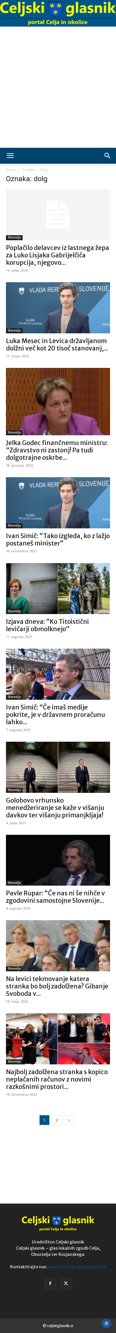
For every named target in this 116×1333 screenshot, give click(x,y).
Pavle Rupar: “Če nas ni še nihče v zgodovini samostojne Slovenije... (55, 897)
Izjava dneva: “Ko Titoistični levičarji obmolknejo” (47, 625)
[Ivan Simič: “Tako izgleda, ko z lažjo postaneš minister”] (58, 502)
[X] (66, 1284)
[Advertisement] (58, 87)
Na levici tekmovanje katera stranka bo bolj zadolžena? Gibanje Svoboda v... (57, 986)
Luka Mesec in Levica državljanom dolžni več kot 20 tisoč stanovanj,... (57, 344)
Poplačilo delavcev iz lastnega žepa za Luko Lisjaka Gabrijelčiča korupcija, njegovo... (57, 255)
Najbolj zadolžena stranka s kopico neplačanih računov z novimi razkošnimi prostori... (57, 1079)
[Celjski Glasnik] (58, 13)
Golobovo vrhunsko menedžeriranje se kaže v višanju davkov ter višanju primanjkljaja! (55, 807)
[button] (10, 156)
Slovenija (14, 237)
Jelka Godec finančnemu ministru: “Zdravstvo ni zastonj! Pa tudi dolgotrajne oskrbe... (56, 450)
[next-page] (69, 1120)
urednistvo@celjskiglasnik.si (77, 1266)
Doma (11, 169)
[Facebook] (50, 1284)
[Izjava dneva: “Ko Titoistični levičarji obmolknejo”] (58, 588)
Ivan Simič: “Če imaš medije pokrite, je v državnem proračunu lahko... (55, 714)
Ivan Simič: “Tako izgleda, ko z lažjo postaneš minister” (58, 539)
